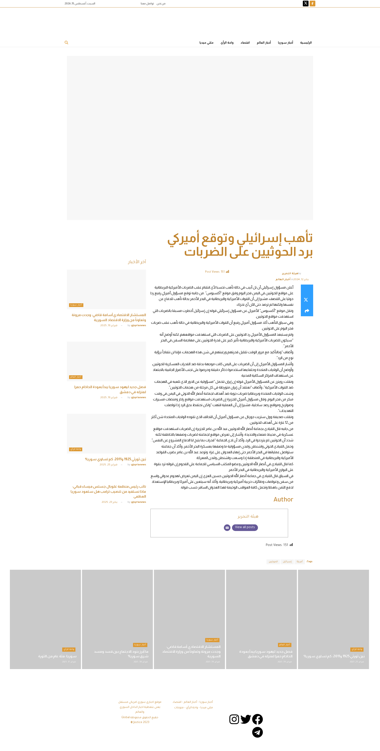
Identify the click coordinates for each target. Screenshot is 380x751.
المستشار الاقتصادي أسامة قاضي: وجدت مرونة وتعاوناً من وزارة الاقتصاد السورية (191, 651)
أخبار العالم (264, 42)
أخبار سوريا (285, 42)
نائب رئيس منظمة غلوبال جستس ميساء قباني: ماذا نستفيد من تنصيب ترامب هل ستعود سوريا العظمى (108, 491)
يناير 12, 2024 (301, 279)
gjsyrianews (138, 325)
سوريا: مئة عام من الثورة (57, 656)
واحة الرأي (227, 42)
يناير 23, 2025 (110, 502)
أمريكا (300, 561)
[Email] (227, 527)
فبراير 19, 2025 (109, 325)
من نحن (161, 3)
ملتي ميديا (206, 42)
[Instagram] (234, 719)
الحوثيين (273, 561)
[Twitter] (245, 719)
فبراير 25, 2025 (109, 465)
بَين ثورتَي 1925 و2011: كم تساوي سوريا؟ (115, 459)
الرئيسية (306, 42)
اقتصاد (245, 42)
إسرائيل (287, 561)
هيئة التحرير (290, 273)
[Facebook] (257, 719)
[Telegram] (257, 732)
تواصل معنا (147, 3)
